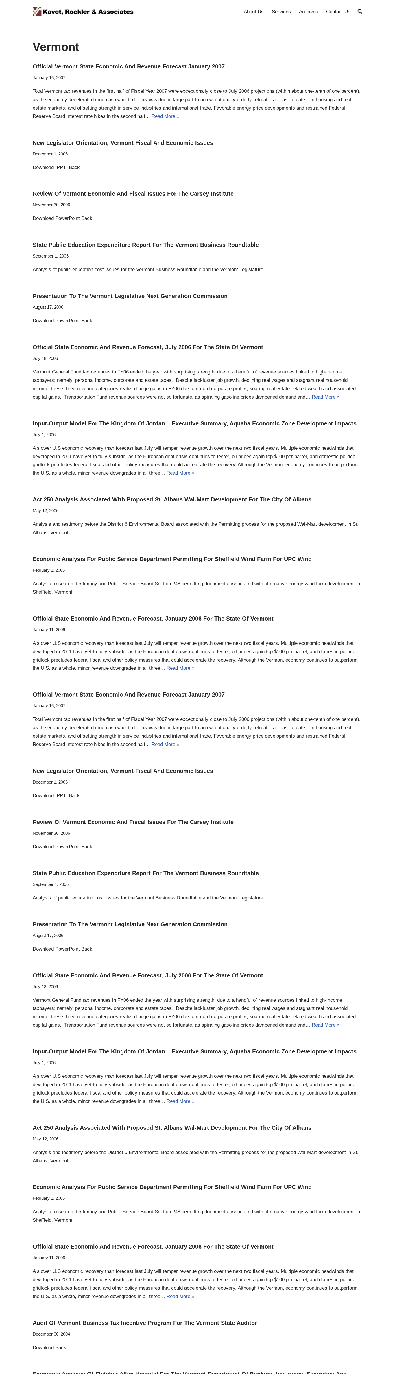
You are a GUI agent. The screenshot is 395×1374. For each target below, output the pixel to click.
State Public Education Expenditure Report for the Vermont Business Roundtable (146, 245)
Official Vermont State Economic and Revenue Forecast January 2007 (129, 66)
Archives (308, 11)
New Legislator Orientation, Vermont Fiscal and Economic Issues (123, 143)
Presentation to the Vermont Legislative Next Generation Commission (130, 296)
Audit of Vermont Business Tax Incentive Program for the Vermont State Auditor (145, 1323)
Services (281, 11)
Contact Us (338, 11)
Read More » (165, 116)
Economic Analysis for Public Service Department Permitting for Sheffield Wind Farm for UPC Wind (172, 559)
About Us (254, 11)
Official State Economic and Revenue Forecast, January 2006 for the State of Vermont (153, 618)
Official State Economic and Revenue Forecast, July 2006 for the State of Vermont (148, 347)
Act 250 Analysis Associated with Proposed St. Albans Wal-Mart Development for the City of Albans (172, 499)
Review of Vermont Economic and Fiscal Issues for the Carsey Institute (133, 193)
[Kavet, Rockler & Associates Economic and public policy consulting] (83, 12)
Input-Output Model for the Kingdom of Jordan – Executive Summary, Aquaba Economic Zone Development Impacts (195, 423)
